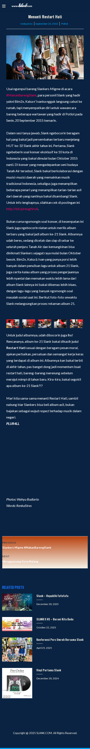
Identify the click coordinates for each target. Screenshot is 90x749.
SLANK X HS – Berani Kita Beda (54, 619)
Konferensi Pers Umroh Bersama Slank (60, 639)
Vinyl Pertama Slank (48, 670)
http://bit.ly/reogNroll (22, 209)
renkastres (26, 23)
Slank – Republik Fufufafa (52, 596)
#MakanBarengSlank (21, 95)
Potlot (64, 23)
